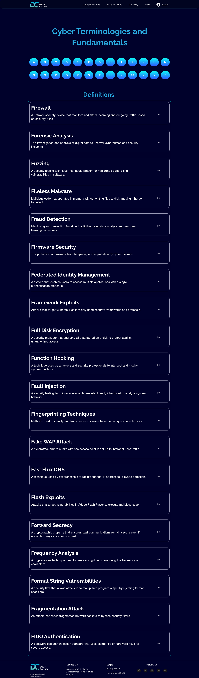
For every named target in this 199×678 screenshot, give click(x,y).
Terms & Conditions (115, 673)
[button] (148, 4)
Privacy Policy (113, 668)
